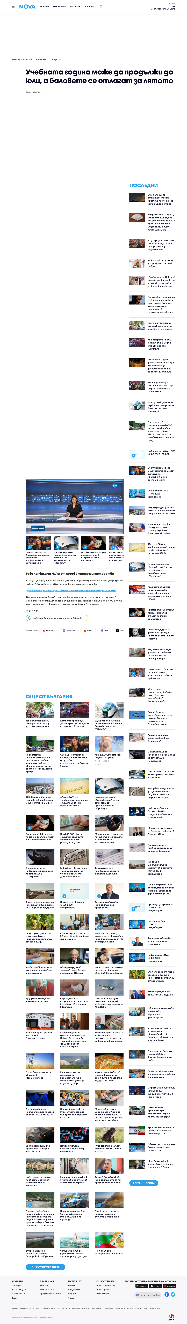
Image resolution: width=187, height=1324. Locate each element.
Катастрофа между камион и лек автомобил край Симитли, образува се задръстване (109, 937)
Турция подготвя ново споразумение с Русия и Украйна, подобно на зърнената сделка (161, 889)
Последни (16, 1285)
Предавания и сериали (50, 1294)
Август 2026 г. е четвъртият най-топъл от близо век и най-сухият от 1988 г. (74, 801)
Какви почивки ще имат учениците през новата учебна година (39, 970)
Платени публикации (19, 1311)
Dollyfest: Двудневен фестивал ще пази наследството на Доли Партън (161, 634)
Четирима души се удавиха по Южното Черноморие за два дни (73, 1254)
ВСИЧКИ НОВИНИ (144, 1183)
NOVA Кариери (103, 1289)
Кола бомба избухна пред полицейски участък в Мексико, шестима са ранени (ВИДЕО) (159, 593)
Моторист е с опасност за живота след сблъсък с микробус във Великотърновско (109, 838)
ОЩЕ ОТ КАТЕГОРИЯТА (45, 1267)
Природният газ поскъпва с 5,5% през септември (72, 1149)
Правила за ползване (134, 1308)
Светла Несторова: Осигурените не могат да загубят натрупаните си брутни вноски (74, 760)
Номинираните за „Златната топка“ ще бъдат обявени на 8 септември (160, 387)
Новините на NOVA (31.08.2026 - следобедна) (158, 958)
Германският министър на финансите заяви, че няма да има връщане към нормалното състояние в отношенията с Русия (161, 304)
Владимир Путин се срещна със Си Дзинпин (161, 993)
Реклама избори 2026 (27, 1308)
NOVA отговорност (105, 1285)
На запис (75, 6)
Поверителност (108, 1308)
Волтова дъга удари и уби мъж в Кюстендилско (38, 1075)
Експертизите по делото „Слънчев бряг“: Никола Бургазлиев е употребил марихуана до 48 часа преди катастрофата (73, 1039)
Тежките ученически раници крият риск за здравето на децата (38, 723)
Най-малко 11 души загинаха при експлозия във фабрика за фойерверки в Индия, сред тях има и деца (161, 365)
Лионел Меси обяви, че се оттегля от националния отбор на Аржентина (160, 674)
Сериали (72, 1294)
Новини (44, 6)
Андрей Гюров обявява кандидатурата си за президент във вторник (108, 1180)
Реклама (15, 1308)
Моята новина (18, 1294)
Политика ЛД (120, 1308)
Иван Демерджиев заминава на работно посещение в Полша (72, 970)
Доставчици (76, 1308)
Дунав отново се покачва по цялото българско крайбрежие (39, 1254)
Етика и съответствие (152, 1308)
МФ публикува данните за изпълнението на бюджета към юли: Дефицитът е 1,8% (73, 872)
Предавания (74, 1289)
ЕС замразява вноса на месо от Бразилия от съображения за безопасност (161, 245)
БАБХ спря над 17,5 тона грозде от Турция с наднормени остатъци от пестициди (39, 937)
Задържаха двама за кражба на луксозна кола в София (38, 1149)
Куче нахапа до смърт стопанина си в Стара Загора (108, 1149)
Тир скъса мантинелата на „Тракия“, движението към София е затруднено (40, 905)
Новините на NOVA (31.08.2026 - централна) (158, 493)
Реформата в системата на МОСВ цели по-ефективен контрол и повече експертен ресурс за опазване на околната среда (39, 763)
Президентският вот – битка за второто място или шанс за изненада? (73, 1215)
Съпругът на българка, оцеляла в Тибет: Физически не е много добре (161, 1055)
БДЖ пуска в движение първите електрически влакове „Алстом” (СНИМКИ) (108, 724)
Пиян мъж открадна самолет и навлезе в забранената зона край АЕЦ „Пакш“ (109, 1002)
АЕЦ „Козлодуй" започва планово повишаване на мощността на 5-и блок (39, 800)
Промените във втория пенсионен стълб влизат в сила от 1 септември (40, 837)
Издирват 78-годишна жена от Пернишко (38, 999)
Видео (14, 1298)
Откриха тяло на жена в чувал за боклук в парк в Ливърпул (161, 774)
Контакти (85, 1308)
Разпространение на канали (45, 1308)
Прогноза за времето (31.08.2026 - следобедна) (72, 905)
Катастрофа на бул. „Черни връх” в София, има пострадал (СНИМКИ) (74, 723)
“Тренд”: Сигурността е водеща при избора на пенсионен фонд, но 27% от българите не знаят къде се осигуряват (108, 1114)
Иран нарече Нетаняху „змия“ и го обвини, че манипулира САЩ (161, 1130)
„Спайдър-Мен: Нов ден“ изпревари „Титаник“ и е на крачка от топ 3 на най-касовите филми (161, 281)
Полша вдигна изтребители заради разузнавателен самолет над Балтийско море (160, 718)
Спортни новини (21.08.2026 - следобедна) (157, 924)
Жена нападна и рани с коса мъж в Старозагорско (39, 1035)
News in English (102, 1294)
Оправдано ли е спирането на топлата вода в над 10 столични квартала (74, 1002)
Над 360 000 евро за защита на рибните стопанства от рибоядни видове (71, 838)
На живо (90, 6)
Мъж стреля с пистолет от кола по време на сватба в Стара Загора (109, 970)
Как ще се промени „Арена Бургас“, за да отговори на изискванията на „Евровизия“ (107, 803)
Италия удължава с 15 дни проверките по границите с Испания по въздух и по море (108, 1076)
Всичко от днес (19, 1289)
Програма (59, 6)
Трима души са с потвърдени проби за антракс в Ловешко (107, 871)
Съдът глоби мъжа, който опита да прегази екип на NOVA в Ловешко (40, 1112)
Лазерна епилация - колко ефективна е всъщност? (159, 738)
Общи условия (96, 1308)
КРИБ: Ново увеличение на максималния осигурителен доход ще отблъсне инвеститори (109, 1036)
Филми (71, 1298)
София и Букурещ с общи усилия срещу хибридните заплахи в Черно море (161, 1092)
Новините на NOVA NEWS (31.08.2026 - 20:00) (161, 452)
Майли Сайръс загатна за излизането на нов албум (161, 263)
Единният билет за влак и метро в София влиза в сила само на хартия (74, 1180)
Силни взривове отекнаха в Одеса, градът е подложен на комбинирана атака (160, 199)
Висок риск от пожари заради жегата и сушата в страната (107, 1214)
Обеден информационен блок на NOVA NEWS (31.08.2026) (161, 1147)
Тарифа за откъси (64, 1308)
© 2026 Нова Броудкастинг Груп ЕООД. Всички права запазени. (32, 1317)
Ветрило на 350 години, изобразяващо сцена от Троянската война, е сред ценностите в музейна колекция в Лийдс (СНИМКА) (161, 222)
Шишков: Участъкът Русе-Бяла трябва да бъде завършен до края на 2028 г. (73, 1113)
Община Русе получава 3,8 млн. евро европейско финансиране (74, 936)
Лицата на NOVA (47, 1289)
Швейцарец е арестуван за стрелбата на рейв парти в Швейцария (159, 1112)
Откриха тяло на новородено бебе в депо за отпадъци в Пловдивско (39, 872)
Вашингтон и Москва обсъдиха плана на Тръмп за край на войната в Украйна (159, 529)
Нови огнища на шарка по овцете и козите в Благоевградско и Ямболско (39, 1181)
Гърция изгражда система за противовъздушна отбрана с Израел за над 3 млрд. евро (72, 1078)
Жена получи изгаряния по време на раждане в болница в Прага (161, 831)
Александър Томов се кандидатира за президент (107, 905)
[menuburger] (13, 6)
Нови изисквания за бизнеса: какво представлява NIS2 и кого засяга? (160, 812)
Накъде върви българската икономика (109, 1252)
